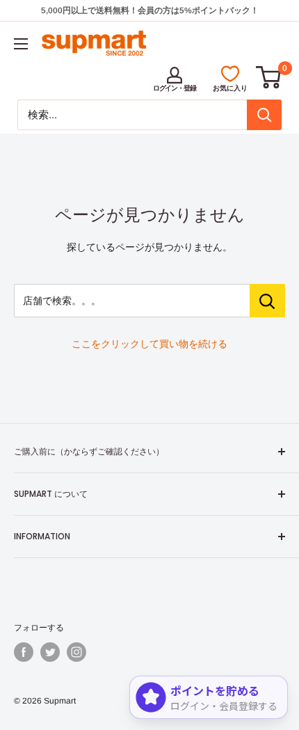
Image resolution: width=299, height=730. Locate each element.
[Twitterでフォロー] (50, 652)
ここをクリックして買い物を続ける (149, 343)
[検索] (264, 115)
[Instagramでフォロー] (76, 652)
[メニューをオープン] (21, 43)
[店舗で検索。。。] (267, 300)
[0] (269, 77)
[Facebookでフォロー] (23, 652)
